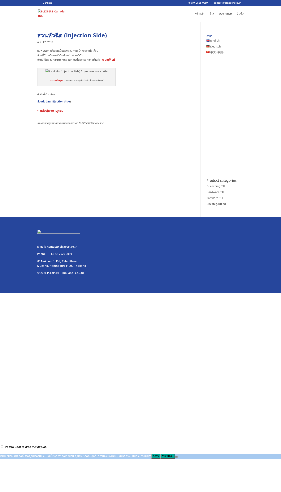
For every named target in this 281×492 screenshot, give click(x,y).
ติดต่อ (240, 14)
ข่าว (212, 14)
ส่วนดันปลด (44, 102)
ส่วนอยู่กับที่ (108, 60)
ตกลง (156, 456)
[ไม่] (176, 457)
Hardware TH (215, 192)
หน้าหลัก (200, 14)
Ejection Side (61, 102)
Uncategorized (216, 204)
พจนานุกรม (225, 14)
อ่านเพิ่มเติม (167, 456)
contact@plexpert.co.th (62, 247)
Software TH (214, 198)
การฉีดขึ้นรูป (56, 80)
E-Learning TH (215, 186)
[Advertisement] (113, 154)
